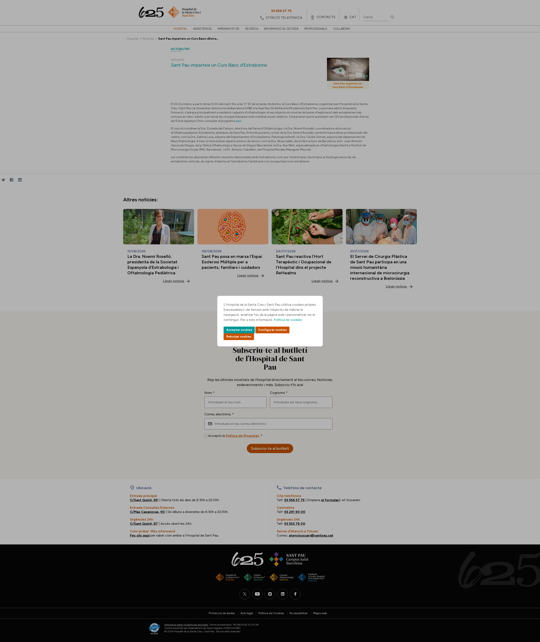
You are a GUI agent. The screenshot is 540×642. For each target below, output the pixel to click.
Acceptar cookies (239, 330)
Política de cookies (288, 320)
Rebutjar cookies (238, 336)
